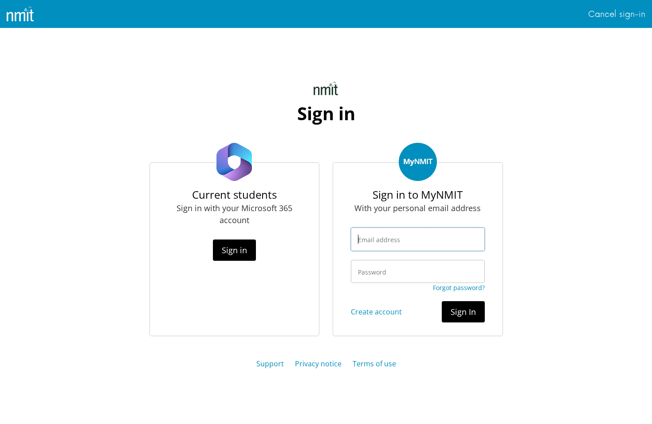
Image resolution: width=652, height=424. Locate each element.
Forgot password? (459, 287)
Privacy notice (318, 364)
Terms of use (374, 364)
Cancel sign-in (616, 14)
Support (270, 364)
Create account (376, 312)
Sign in (234, 250)
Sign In (463, 311)
